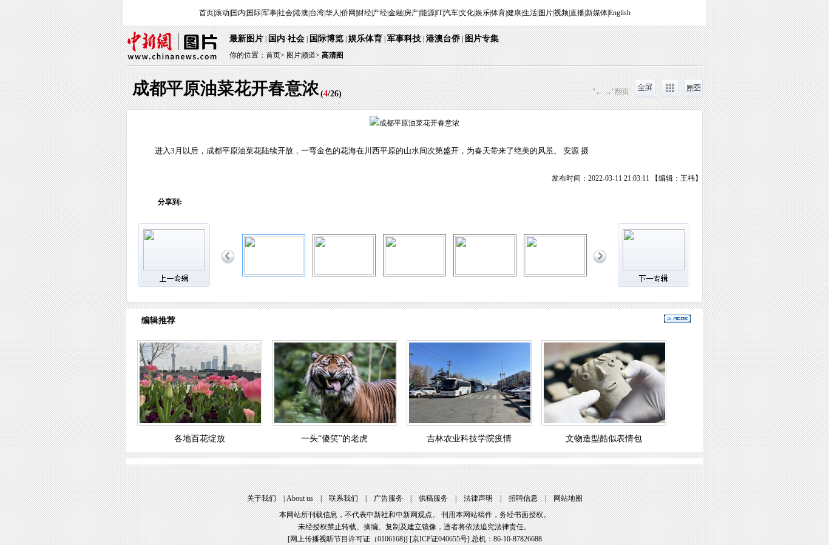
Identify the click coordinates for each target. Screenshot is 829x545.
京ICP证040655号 (439, 539)
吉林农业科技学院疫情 (469, 438)
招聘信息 (523, 498)
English (620, 12)
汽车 (451, 12)
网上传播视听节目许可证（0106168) (347, 539)
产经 (380, 12)
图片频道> (303, 55)
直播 (577, 12)
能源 (427, 12)
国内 (238, 12)
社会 (285, 12)
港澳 (301, 12)
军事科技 (404, 38)
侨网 (348, 12)
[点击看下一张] (558, 148)
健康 (514, 12)
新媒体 (596, 12)
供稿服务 (433, 498)
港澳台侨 (443, 38)
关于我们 (261, 498)
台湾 (317, 12)
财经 (364, 12)
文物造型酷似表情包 (604, 438)
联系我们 (343, 498)
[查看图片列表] (670, 94)
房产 (411, 12)
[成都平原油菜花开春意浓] (273, 272)
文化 (466, 12)
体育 (498, 12)
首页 (206, 12)
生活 (530, 12)
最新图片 (246, 38)
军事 (269, 12)
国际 (253, 12)
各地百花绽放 (199, 438)
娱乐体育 (365, 38)
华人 (332, 12)
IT (439, 12)
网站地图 (568, 498)
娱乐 (482, 12)
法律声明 (478, 498)
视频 (561, 12)
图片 (545, 12)
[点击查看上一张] (270, 148)
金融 (395, 12)
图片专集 (482, 38)
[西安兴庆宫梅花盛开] (555, 272)
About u (299, 498)
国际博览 (326, 38)
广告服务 (388, 498)
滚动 (222, 12)
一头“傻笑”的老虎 (334, 438)
